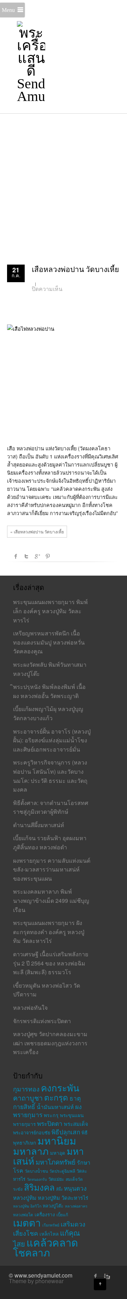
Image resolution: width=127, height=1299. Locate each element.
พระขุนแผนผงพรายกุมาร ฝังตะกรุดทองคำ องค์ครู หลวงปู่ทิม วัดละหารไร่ (48, 932)
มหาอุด (57, 1152)
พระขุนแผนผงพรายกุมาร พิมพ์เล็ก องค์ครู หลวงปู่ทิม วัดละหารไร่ (50, 611)
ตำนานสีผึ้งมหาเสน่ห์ (38, 825)
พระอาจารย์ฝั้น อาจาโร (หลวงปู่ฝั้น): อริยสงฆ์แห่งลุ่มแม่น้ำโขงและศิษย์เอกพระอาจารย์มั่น (52, 740)
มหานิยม (56, 1140)
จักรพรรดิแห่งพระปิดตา (42, 1021)
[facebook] (95, 1276)
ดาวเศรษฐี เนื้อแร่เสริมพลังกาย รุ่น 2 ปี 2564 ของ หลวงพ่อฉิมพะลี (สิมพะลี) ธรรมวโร (50, 963)
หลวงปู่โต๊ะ (53, 1205)
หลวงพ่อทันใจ (30, 1007)
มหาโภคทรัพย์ (55, 1161)
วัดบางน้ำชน (36, 1171)
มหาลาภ (31, 1151)
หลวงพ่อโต (23, 1214)
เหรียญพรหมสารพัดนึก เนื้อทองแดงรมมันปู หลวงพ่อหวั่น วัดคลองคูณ (49, 642)
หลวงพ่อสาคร (76, 1206)
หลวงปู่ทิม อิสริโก (27, 1206)
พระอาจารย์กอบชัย (31, 1132)
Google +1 (37, 556)
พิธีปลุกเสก (66, 1131)
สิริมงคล (39, 1187)
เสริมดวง (73, 1223)
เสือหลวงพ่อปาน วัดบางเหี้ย (75, 269)
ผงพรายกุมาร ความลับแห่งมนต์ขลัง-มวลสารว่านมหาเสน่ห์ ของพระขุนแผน (51, 869)
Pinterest (47, 556)
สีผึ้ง (59, 1189)
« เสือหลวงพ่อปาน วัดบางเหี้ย (37, 531)
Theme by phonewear (36, 1281)
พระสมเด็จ (76, 1123)
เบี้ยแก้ (62, 1214)
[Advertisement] (63, 180)
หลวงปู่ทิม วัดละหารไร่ (63, 1197)
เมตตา (27, 1222)
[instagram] (106, 1276)
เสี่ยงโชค (25, 1232)
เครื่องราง (45, 1214)
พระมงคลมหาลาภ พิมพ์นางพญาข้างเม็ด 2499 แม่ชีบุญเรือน (51, 900)
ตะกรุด (56, 1097)
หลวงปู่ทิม (24, 1197)
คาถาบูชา (28, 1097)
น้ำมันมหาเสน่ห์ (55, 1106)
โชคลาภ (31, 1252)
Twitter (26, 556)
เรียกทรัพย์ (50, 1225)
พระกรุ (51, 1115)
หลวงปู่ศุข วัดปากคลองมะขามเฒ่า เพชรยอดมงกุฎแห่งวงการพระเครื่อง (50, 1043)
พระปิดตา (49, 1123)
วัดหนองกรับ (37, 1179)
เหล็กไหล (49, 1233)
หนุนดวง (75, 1188)
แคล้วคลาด (52, 1242)
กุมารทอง (26, 1088)
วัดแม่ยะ (56, 1179)
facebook (16, 556)
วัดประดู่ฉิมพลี (62, 1171)
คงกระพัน (60, 1087)
